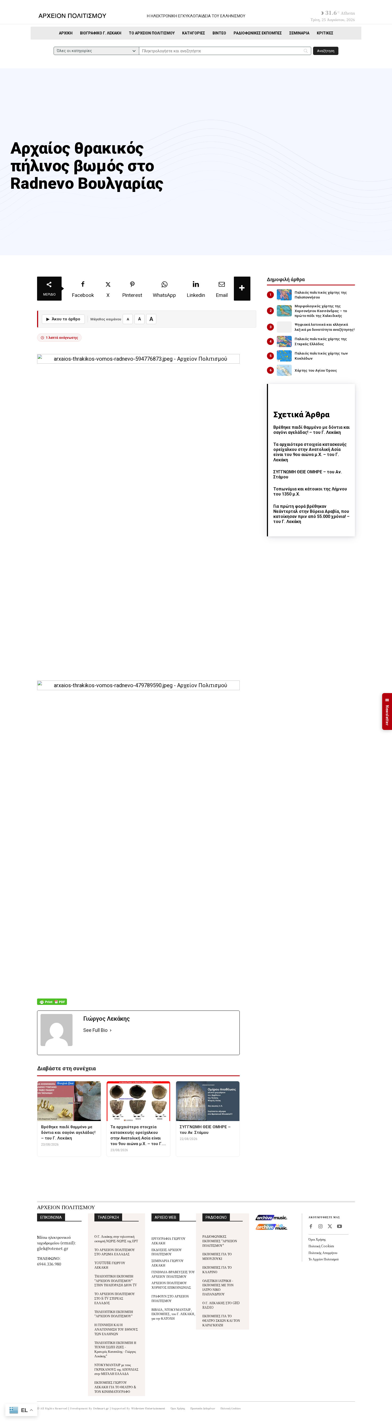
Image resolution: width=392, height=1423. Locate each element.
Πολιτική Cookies (321, 1246)
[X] (330, 1227)
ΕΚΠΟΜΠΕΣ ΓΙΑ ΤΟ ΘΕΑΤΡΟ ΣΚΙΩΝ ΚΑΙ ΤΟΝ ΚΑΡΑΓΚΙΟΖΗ (221, 1320)
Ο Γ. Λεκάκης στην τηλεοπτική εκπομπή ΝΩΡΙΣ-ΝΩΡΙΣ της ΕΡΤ (116, 1238)
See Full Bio (95, 1030)
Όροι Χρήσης (317, 1239)
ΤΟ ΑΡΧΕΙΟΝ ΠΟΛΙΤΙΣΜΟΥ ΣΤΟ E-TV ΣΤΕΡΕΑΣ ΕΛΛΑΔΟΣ (114, 1298)
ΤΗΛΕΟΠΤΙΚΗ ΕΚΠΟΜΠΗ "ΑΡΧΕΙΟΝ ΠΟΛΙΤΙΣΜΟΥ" (113, 1313)
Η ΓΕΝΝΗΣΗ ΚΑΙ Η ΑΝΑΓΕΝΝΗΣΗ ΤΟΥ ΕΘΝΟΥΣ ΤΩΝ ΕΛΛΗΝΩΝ (116, 1329)
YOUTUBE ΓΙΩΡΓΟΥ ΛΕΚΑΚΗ (109, 1264)
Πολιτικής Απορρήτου (323, 1252)
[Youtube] (339, 1227)
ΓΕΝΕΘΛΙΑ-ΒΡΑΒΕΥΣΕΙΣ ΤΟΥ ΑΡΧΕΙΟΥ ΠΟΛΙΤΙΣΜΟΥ (173, 1274)
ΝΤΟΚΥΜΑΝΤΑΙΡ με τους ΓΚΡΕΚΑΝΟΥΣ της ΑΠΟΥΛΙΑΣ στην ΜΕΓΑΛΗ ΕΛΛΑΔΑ (116, 1369)
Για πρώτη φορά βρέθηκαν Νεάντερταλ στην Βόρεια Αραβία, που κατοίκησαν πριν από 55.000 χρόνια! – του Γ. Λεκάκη (311, 514)
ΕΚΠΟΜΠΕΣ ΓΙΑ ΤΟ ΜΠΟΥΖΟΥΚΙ (217, 1256)
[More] (242, 289)
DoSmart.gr (101, 1408)
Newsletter (387, 712)
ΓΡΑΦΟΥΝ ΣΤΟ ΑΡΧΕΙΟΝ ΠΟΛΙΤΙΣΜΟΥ (170, 1298)
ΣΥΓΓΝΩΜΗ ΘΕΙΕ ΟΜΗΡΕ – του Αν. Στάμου (307, 474)
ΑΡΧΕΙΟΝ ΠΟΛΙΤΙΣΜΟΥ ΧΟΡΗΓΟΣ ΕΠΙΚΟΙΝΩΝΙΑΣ (171, 1285)
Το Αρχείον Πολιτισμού (324, 1259)
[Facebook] (310, 1227)
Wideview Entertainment (148, 1408)
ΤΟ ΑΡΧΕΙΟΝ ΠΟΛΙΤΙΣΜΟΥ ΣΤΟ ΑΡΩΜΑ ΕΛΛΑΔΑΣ (114, 1251)
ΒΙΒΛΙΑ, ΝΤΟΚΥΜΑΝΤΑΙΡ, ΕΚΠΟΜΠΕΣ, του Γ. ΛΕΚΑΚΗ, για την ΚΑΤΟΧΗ (173, 1314)
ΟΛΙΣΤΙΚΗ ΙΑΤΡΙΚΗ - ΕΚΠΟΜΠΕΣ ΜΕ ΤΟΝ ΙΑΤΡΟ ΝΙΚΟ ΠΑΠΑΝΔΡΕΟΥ (218, 1287)
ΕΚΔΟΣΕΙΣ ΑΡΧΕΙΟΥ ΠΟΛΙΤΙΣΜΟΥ (166, 1251)
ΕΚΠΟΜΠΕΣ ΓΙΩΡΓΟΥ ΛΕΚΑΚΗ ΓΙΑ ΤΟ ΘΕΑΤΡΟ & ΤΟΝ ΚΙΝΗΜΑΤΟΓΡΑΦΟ (115, 1387)
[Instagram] (320, 1227)
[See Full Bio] (110, 1030)
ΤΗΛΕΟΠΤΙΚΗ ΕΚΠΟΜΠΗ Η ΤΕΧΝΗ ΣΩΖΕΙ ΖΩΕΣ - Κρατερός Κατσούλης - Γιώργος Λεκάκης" (115, 1349)
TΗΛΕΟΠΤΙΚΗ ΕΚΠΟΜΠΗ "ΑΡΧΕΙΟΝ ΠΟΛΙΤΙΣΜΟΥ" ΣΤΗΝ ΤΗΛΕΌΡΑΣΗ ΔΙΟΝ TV (115, 1280)
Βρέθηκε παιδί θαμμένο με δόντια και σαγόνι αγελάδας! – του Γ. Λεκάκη (311, 430)
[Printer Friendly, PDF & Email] (52, 1005)
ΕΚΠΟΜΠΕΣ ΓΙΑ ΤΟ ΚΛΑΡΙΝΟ (217, 1269)
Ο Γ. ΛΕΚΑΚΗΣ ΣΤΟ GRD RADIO (221, 1305)
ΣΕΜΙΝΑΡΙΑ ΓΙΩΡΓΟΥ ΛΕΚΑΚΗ (167, 1262)
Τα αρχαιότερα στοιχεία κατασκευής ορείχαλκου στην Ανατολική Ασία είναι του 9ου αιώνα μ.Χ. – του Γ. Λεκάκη (310, 452)
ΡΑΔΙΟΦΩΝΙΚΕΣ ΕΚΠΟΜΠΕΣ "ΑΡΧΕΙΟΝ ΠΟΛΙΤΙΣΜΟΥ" (219, 1241)
